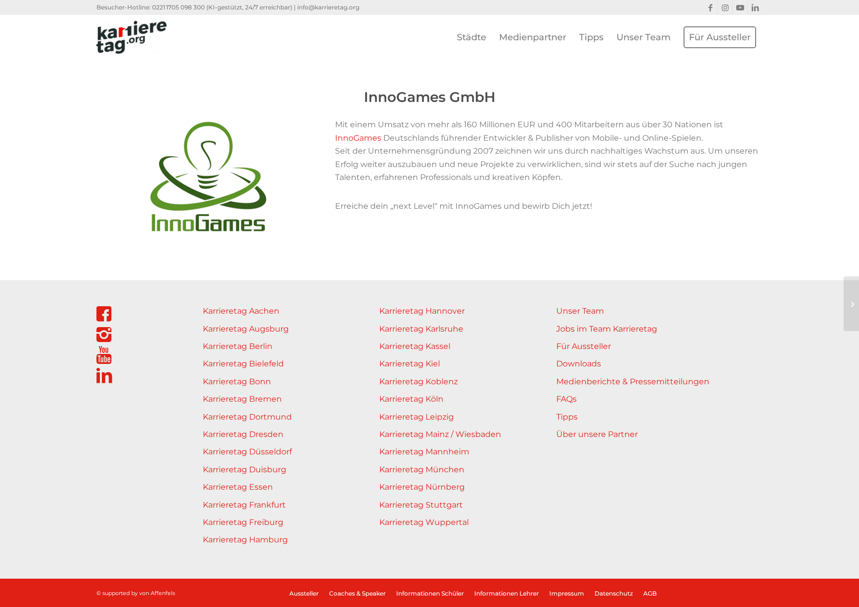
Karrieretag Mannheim (424, 451)
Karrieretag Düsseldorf (247, 451)
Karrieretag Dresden (243, 434)
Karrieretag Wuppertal (424, 522)
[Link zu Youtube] (740, 7)
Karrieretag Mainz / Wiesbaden (440, 434)
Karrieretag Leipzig (416, 417)
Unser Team (580, 311)
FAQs (566, 399)
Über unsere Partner (597, 434)
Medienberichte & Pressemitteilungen (632, 381)
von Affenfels (157, 593)
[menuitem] (471, 37)
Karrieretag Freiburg (243, 522)
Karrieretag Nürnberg (422, 487)
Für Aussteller (583, 346)
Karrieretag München (421, 469)
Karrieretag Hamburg (245, 539)
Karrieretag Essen (238, 487)
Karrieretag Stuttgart (421, 505)
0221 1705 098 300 (178, 7)
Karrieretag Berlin (237, 346)
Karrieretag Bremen (242, 399)
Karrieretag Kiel (409, 363)
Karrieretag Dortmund (247, 417)
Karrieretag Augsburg (246, 329)
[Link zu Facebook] (710, 7)
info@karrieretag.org (328, 7)
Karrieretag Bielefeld (243, 363)
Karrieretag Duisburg (244, 469)
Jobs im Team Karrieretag (606, 329)
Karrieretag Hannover (422, 311)
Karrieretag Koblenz (418, 381)
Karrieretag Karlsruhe (421, 329)
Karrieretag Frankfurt (244, 505)
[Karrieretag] (131, 37)
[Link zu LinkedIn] (755, 7)
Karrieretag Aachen (241, 311)
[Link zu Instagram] (725, 7)
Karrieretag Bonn (237, 381)
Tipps (567, 417)
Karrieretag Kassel (414, 346)
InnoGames (358, 138)
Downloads (578, 363)
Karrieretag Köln (411, 399)
